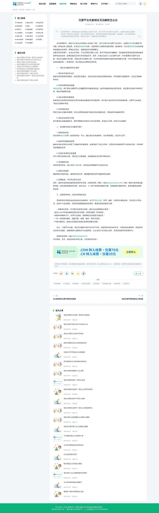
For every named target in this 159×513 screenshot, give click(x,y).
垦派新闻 (52, 3)
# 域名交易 (39, 32)
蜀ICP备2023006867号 (74, 509)
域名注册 (42, 3)
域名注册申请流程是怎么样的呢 (132, 297)
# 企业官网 (39, 36)
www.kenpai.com (114, 182)
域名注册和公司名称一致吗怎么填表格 (30, 57)
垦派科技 (21, 9)
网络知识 (73, 3)
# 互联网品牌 (40, 39)
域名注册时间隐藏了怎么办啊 (26, 71)
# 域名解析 (29, 29)
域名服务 (96, 283)
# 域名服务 (18, 26)
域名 (74, 43)
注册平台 (126, 283)
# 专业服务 (29, 42)
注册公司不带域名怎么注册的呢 (27, 66)
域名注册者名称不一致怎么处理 (27, 73)
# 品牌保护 (39, 26)
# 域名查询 (29, 36)
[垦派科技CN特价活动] (98, 257)
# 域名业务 (18, 36)
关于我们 (104, 3)
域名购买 (56, 88)
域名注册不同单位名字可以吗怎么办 (29, 60)
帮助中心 (94, 3)
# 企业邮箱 (18, 32)
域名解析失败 (107, 283)
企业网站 (67, 283)
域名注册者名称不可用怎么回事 (27, 80)
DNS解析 (57, 283)
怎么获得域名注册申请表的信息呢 (64, 297)
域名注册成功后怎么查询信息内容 (28, 64)
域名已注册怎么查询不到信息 (26, 62)
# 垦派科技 (18, 22)
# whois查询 (19, 39)
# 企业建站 (29, 32)
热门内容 (83, 3)
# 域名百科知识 (19, 29)
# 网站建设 (29, 39)
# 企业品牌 (18, 42)
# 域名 (27, 26)
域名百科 (63, 3)
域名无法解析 (86, 283)
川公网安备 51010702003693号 (97, 509)
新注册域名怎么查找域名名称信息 (28, 69)
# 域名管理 (39, 22)
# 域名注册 (29, 22)
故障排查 (117, 283)
